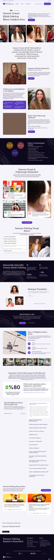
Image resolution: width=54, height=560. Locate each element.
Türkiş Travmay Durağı (35, 348)
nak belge (13, 394)
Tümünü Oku (5, 531)
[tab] (38, 303)
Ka (11, 394)
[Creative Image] (50, 558)
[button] (47, 4)
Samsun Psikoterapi (30, 233)
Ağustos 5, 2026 (10, 509)
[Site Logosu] (8, 4)
